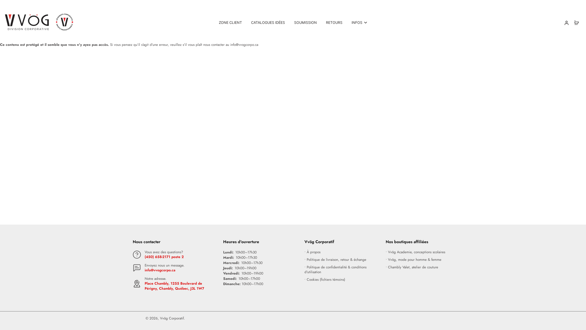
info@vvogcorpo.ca (160, 270)
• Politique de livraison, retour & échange (335, 259)
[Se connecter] (566, 23)
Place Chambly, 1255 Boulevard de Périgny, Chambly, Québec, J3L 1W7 (174, 286)
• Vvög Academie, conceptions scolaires (415, 252)
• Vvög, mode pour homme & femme (413, 259)
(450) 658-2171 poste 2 (164, 256)
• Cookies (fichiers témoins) (324, 279)
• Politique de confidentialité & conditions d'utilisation (335, 270)
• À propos (312, 252)
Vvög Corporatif (172, 318)
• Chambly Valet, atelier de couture (412, 267)
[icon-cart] (576, 22)
